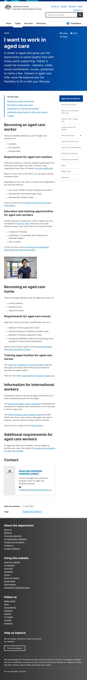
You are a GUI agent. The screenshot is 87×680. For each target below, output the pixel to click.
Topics (18, 23)
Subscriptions (10, 584)
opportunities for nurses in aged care (38, 376)
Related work (66, 171)
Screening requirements (70, 159)
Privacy (7, 575)
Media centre (9, 601)
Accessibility (9, 565)
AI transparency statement (15, 539)
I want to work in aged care (69, 120)
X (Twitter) (8, 617)
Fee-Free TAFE (23, 223)
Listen (65, 33)
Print (75, 33)
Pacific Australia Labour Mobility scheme (25, 415)
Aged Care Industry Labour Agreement (24, 404)
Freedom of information (14, 542)
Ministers (72, 6)
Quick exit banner (11, 578)
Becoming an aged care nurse (20, 105)
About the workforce (68, 105)
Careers (63, 6)
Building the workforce (69, 153)
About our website (12, 562)
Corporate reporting (13, 536)
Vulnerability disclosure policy (17, 587)
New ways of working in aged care (70, 112)
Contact (10, 116)
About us (55, 6)
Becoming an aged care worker (20, 101)
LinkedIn (7, 614)
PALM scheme (37, 425)
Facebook (8, 611)
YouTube (7, 620)
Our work (28, 23)
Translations (75, 23)
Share (65, 36)
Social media (9, 581)
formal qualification (44, 168)
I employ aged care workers (68, 128)
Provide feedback (14, 648)
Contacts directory (12, 548)
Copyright (8, 568)
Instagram (8, 623)
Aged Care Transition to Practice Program (26, 365)
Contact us (77, 10)
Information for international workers (23, 108)
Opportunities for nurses (70, 141)
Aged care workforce (32, 512)
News (80, 6)
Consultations (10, 607)
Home (8, 23)
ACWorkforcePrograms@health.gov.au (35, 490)
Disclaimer (8, 572)
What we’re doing (67, 135)
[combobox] (61, 14)
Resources (41, 23)
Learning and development (71, 147)
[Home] (22, 7)
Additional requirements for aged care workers (27, 112)
